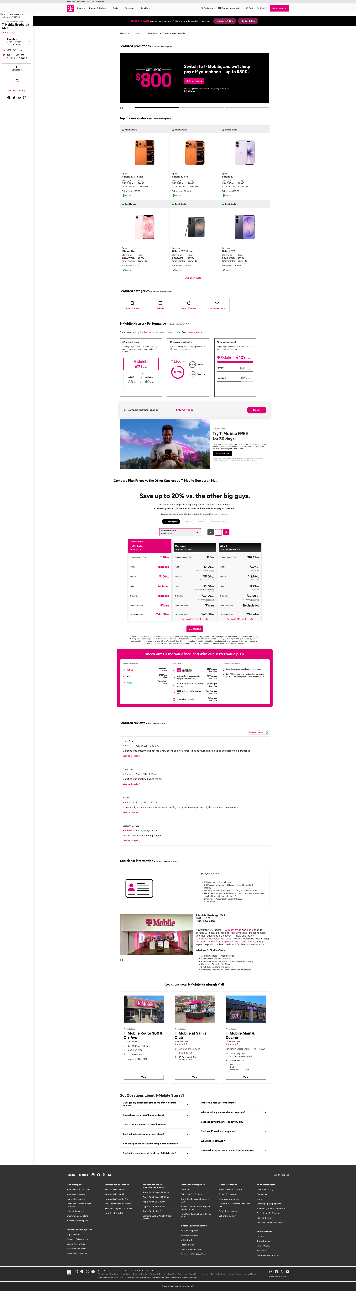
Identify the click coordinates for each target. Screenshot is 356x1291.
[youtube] (19, 97)
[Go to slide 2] (181, 108)
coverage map (195, 332)
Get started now (222, 453)
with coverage (233, 929)
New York (139, 33)
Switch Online (248, 21)
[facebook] (8, 97)
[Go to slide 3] (226, 108)
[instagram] (24, 97)
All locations (125, 33)
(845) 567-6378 (135, 1050)
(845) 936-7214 (186, 1053)
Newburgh (153, 33)
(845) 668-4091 (237, 1060)
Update (256, 410)
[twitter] (14, 97)
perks (250, 929)
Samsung (235, 941)
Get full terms (189, 91)
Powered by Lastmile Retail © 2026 (178, 1286)
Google (251, 941)
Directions (17, 68)
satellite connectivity (207, 938)
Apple (225, 941)
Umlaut (144, 332)
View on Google (132, 756)
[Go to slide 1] (136, 108)
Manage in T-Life (225, 21)
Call (17, 80)
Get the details (194, 81)
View (143, 1077)
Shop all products (195, 278)
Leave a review (256, 732)
